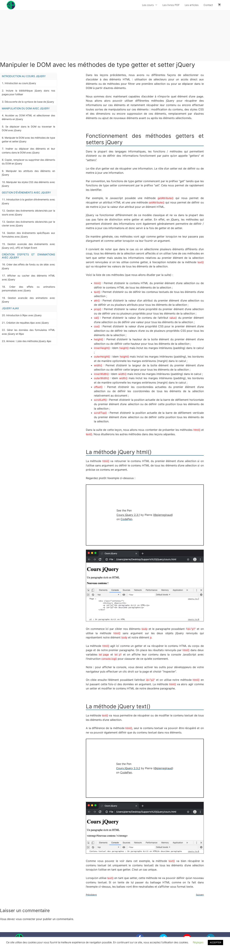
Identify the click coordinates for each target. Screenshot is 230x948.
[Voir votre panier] (219, 5)
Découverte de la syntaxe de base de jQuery (29, 101)
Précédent (91, 894)
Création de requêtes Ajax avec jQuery (27, 322)
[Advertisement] (115, 35)
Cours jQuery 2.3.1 (128, 515)
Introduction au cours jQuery (20, 83)
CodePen (126, 519)
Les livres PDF (171, 5)
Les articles (192, 5)
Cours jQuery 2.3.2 (128, 768)
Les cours (148, 5)
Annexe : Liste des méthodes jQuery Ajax (28, 341)
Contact (208, 5)
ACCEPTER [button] (215, 942)
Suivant (200, 894)
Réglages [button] (198, 942)
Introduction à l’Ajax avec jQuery (24, 315)
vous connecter (25, 919)
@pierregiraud (163, 515)
